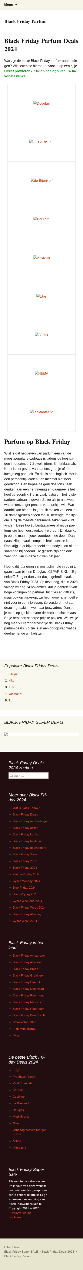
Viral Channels (22, 1083)
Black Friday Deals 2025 (58, 1251)
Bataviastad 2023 (24, 1022)
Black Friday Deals (25, 814)
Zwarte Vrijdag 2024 (26, 874)
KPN (11, 687)
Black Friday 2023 (25, 867)
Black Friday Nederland (28, 841)
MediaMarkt (21, 1116)
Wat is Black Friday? (26, 808)
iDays (16, 1070)
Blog (16, 1035)
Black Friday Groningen (28, 975)
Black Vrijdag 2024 (25, 894)
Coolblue (19, 1096)
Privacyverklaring (20, 1212)
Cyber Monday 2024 (26, 881)
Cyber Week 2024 (25, 920)
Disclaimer (16, 1217)
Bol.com (18, 1090)
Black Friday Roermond (28, 995)
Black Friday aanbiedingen (31, 821)
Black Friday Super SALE (21, 1251)
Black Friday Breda (25, 969)
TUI (11, 700)
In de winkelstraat (24, 1028)
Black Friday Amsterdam (29, 955)
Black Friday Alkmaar (27, 962)
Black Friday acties (25, 827)
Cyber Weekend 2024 (27, 901)
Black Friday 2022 (25, 861)
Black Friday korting (26, 834)
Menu (8, 4)
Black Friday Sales (25, 854)
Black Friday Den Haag (28, 988)
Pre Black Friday (24, 1076)
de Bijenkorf (21, 1103)
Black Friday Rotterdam (28, 1008)
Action (17, 1141)
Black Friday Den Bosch (29, 1015)
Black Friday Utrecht (26, 982)
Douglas (18, 1110)
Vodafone (15, 693)
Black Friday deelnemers (29, 847)
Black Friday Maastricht (28, 1002)
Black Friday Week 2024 (29, 907)
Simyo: (13, 674)
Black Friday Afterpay (27, 914)
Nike (11, 680)
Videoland (19, 1147)
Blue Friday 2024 (24, 887)
